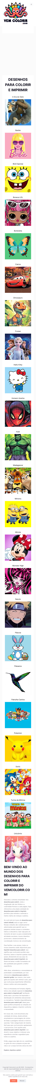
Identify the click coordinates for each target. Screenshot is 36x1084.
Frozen (18, 331)
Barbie (18, 130)
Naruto (18, 599)
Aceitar (14, 1080)
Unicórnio (18, 834)
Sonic (18, 767)
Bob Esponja (18, 164)
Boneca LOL (18, 197)
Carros (18, 264)
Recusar (22, 1080)
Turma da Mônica (18, 800)
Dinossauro (18, 298)
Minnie (18, 532)
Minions (18, 499)
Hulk (18, 432)
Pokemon (18, 733)
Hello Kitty (18, 365)
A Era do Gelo (18, 97)
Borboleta (18, 231)
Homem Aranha (18, 398)
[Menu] (31, 4)
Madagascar (18, 465)
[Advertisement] (18, 52)
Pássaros (18, 666)
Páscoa (18, 633)
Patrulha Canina (18, 700)
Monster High (18, 566)
